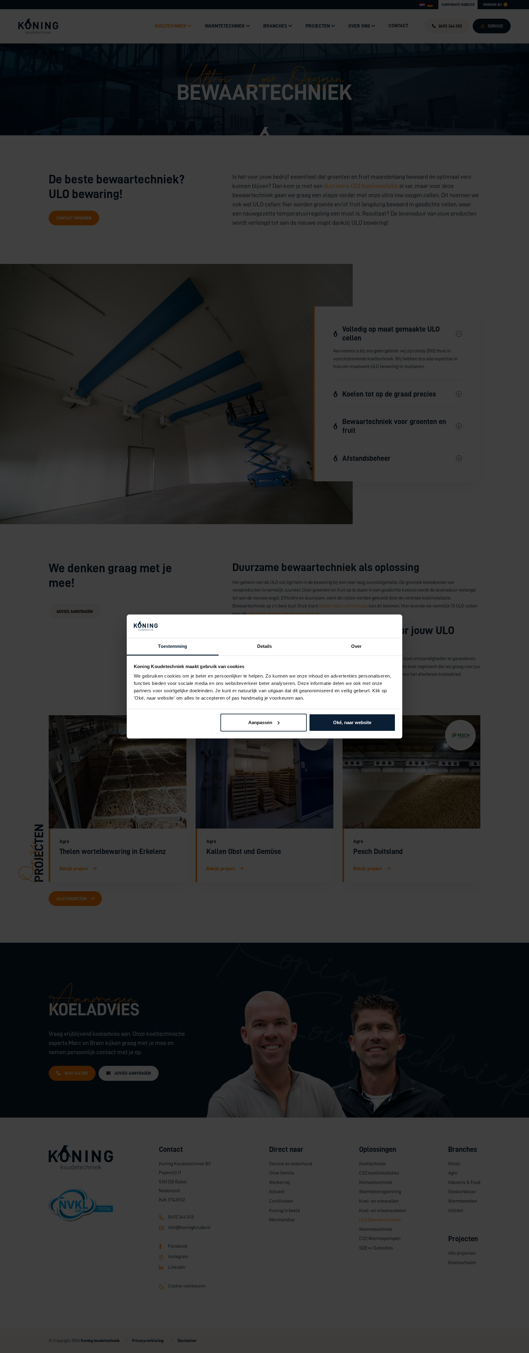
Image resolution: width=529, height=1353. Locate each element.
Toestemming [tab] (172, 646)
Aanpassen (260, 722)
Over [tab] (356, 646)
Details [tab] (264, 646)
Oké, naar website (352, 722)
